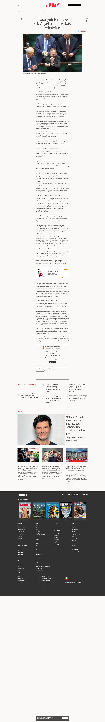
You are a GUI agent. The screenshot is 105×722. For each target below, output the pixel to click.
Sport (73, 536)
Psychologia (56, 539)
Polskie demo (56, 542)
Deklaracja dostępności (46, 582)
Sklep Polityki (75, 549)
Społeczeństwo (75, 533)
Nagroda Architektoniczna (41, 556)
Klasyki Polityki (75, 538)
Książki (37, 541)
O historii (56, 537)
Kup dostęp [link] (52, 362)
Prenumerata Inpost (66, 494)
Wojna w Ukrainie (21, 563)
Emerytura (38, 531)
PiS (18, 547)
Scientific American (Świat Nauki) (43, 566)
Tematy (73, 545)
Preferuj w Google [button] (82, 31)
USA (18, 566)
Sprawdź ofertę (64, 277)
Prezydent (20, 556)
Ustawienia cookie (45, 587)
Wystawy (37, 549)
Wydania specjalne (22, 527)
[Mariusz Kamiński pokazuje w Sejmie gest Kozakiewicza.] (52, 53)
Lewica (19, 549)
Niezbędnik (20, 538)
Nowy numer (22, 11)
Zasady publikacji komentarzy (47, 578)
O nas (73, 547)
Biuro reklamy (20, 578)
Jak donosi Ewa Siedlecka (41, 140)
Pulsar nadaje (56, 544)
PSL (18, 550)
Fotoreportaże (75, 529)
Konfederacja (20, 554)
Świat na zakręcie (57, 533)
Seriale (37, 547)
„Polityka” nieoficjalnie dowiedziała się (44, 283)
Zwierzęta (74, 540)
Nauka (50, 11)
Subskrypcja (75, 494)
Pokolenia (74, 11)
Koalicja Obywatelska (22, 545)
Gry (36, 552)
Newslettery (56, 11)
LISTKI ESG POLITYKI (40, 535)
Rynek (38, 11)
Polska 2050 (20, 552)
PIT (36, 527)
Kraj (28, 11)
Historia (73, 531)
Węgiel (37, 529)
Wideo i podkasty (65, 11)
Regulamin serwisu (45, 576)
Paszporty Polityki (39, 554)
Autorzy (73, 544)
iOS (66, 581)
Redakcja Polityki (21, 576)
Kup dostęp (65, 718)
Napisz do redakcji (21, 580)
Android (68, 581)
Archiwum (74, 542)
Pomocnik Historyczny (22, 529)
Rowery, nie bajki (57, 541)
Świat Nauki (20, 535)
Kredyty (37, 533)
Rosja (19, 570)
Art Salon (38, 558)
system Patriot (64, 331)
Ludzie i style (74, 527)
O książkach (56, 535)
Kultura (44, 11)
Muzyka (37, 543)
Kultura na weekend (58, 532)
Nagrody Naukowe (39, 570)
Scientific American (22, 531)
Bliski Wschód (21, 568)
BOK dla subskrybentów (22, 582)
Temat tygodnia (57, 530)
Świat (33, 11)
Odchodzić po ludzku (76, 535)
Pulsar (37, 564)
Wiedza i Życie (21, 533)
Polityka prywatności (46, 580)
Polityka (19, 526)
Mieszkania (38, 526)
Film (37, 545)
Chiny (19, 572)
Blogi (73, 526)
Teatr (37, 550)
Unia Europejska (21, 564)
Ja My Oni (20, 536)
